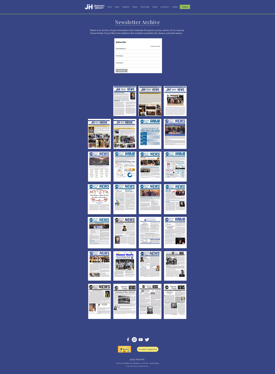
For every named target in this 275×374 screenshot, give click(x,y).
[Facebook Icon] (128, 339)
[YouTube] (140, 339)
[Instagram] (134, 339)
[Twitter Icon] (147, 339)
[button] (117, 7)
